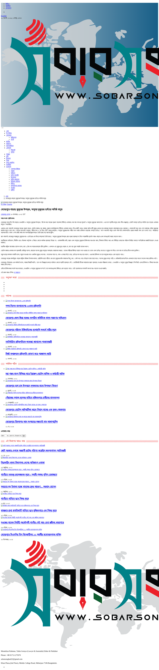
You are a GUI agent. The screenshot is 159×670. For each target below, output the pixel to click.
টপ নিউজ (9, 133)
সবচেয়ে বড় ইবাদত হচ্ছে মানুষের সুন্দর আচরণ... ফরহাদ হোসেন (28, 486)
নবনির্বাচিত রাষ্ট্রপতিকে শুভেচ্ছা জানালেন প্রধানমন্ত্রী (29, 341)
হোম (7, 131)
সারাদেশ (8, 144)
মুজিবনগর (13, 137)
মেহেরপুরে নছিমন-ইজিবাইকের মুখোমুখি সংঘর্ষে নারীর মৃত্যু (31, 329)
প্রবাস (12, 171)
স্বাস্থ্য (8, 154)
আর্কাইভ (8, 6)
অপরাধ (13, 188)
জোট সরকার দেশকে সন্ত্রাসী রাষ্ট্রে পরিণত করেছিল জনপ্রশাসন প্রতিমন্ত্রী (33, 450)
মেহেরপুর (8, 135)
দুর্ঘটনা (12, 190)
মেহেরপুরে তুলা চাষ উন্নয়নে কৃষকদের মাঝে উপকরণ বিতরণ (32, 385)
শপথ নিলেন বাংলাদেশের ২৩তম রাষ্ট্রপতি (23, 305)
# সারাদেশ (17, 272)
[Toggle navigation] (2, 127)
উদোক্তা (13, 177)
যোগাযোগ (8, 8)
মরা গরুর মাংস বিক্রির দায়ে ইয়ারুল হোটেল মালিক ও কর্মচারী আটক (35, 373)
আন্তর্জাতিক (10, 146)
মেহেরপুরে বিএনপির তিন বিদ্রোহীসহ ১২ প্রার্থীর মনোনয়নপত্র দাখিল (31, 534)
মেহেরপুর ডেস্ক (5, 214)
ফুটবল (12, 152)
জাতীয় (8, 142)
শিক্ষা (7, 160)
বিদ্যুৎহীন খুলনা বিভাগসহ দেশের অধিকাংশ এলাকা (23, 462)
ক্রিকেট (13, 150)
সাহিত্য (13, 173)
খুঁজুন (24, 436)
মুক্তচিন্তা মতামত (16, 186)
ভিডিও (7, 4)
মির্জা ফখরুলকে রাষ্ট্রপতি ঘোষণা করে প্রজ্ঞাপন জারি (28, 353)
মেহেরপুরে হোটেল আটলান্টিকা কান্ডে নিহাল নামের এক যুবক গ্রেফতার (36, 409)
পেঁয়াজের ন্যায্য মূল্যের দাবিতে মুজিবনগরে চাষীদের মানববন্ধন (32, 397)
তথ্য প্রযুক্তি (10, 163)
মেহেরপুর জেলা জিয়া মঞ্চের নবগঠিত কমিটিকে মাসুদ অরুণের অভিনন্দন (36, 317)
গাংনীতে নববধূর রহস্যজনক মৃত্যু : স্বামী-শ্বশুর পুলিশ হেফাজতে (29, 474)
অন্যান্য (8, 167)
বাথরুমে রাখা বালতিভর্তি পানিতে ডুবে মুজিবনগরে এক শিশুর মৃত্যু (29, 510)
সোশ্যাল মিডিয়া (15, 169)
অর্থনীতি (8, 165)
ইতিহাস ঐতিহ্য (15, 181)
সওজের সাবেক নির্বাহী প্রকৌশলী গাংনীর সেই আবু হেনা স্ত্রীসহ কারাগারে (32, 522)
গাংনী (12, 139)
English (4, 16)
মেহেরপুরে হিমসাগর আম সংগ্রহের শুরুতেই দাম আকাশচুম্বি (32, 421)
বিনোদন (8, 158)
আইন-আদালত (15, 179)
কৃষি (7, 156)
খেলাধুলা (8, 148)
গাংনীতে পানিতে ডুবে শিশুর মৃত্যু (15, 498)
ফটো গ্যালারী (15, 175)
